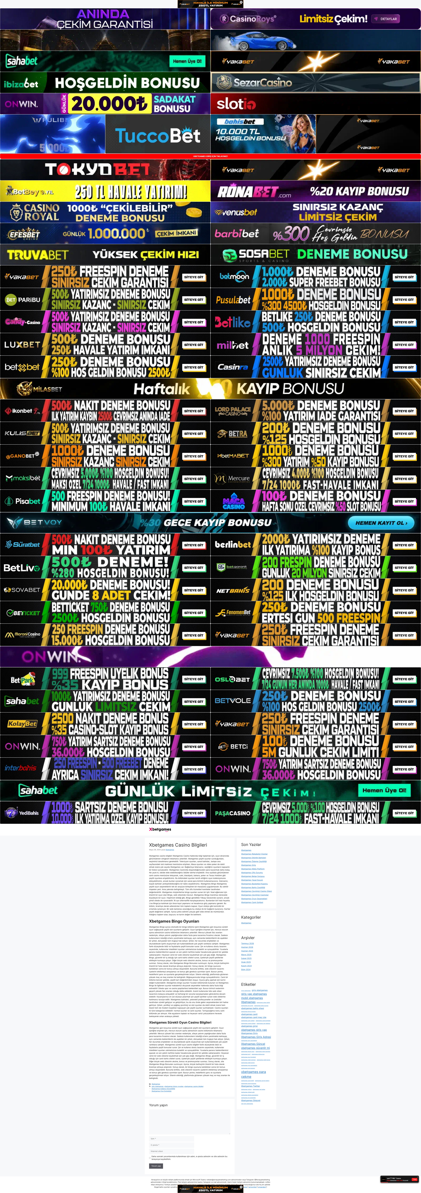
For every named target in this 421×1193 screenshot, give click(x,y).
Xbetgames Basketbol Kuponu (254, 884)
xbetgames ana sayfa (247, 1005)
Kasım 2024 (246, 966)
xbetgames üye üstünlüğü (248, 1097)
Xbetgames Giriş (248, 865)
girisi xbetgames (246, 990)
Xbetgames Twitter (250, 1086)
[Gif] (210, 388)
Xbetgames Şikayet (250, 1100)
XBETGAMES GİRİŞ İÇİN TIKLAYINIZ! (210, 156)
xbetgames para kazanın (248, 1068)
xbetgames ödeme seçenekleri (249, 1095)
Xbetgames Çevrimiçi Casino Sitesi (256, 891)
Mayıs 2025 (246, 955)
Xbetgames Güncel (253, 1043)
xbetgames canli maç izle (253, 1017)
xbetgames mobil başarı (263, 1060)
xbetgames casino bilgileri (193, 1086)
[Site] (105, 276)
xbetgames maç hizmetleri (248, 1057)
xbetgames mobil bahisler (248, 1060)
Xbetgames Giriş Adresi (256, 1037)
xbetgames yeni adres (259, 1089)
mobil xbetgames (252, 998)
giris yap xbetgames (254, 994)
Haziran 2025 (247, 951)
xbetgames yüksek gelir (248, 1092)
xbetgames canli (249, 1014)
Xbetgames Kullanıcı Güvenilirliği (163, 1089)
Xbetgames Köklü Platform (253, 869)
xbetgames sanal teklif (247, 1080)
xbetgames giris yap (254, 1029)
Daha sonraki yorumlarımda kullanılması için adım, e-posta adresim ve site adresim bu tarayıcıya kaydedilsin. (189, 1157)
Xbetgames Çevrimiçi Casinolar (255, 895)
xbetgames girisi (249, 1026)
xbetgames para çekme (253, 1074)
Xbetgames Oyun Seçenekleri (254, 899)
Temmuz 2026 (247, 943)
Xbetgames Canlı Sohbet (252, 902)
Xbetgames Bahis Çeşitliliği (253, 887)
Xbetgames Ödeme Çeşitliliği (254, 861)
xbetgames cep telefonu (263, 1023)
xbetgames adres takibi (263, 1002)
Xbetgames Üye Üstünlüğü (161, 1091)
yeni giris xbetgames (247, 1103)
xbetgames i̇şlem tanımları (263, 1051)
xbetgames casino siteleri (248, 1023)
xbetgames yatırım (246, 1089)
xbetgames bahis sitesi (252, 1008)
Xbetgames (156, 1084)
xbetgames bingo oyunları (173, 1086)
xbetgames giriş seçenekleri (249, 1040)
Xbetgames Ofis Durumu (252, 873)
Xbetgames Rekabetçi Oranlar (254, 854)
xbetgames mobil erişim (248, 1062)
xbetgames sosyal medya (262, 1080)
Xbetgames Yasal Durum (252, 880)
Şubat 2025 (246, 958)
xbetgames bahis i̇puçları (261, 1005)
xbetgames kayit (246, 1054)
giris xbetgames (157, 1086)
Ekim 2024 (246, 969)
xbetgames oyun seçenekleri (249, 1065)
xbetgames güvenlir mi (255, 1048)
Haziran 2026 (247, 947)
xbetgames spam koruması (248, 1083)
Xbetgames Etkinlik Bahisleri (253, 858)
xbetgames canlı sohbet (248, 1020)
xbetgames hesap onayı (247, 1051)
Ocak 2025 (246, 962)
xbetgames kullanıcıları (258, 1054)
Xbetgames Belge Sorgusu (253, 876)
